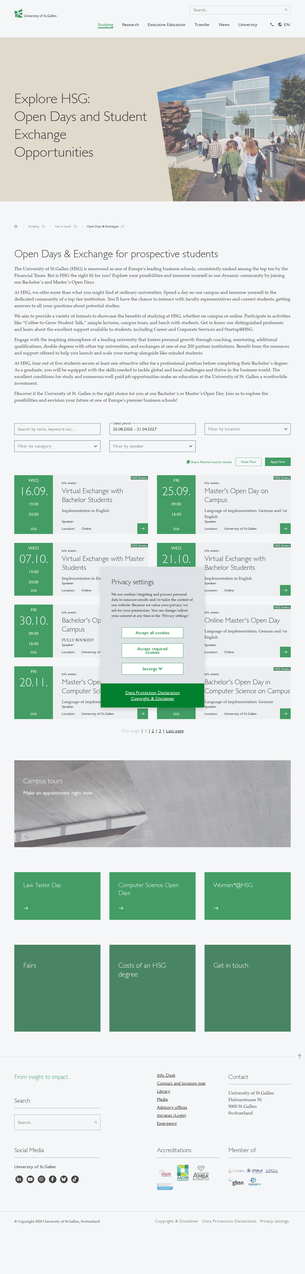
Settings (150, 668)
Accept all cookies (152, 632)
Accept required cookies (152, 650)
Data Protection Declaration (152, 692)
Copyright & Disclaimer (152, 698)
